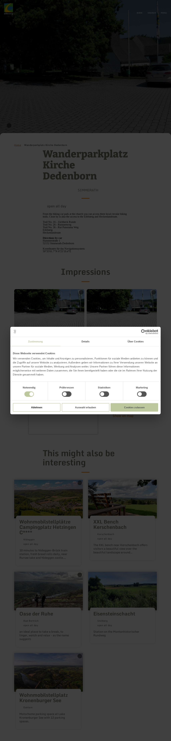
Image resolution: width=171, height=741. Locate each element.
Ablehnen (36, 407)
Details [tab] (85, 341)
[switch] (66, 394)
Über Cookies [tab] (136, 341)
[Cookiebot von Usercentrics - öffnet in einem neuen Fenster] (143, 331)
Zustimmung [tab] (35, 341)
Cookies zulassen (134, 407)
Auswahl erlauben (85, 407)
